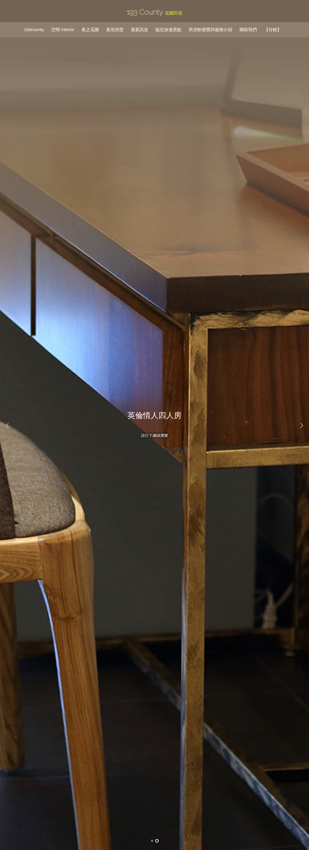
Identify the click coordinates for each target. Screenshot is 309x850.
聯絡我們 (248, 29)
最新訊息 (139, 29)
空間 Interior (62, 29)
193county (34, 29)
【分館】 (272, 29)
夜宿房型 (115, 29)
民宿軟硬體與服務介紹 (210, 29)
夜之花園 (90, 29)
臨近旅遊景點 (168, 29)
